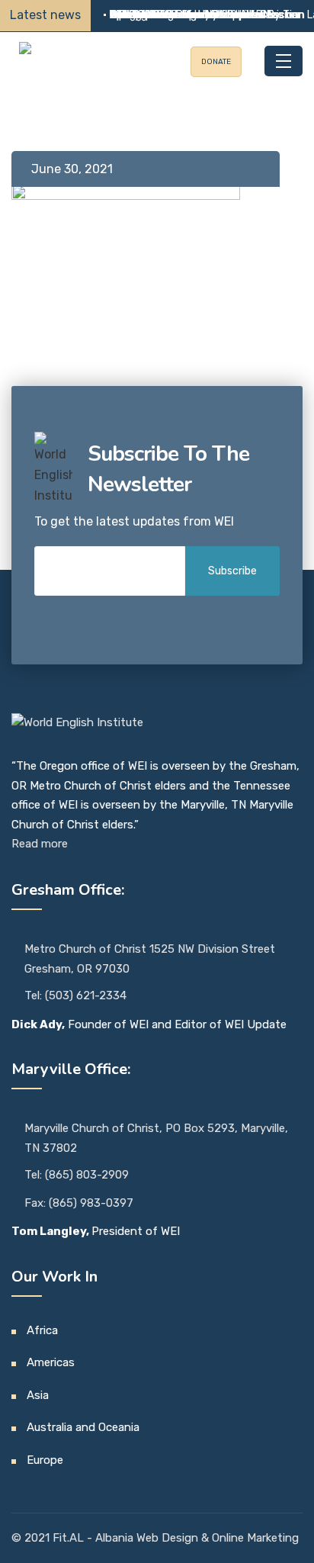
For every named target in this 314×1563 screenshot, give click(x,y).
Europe (45, 1460)
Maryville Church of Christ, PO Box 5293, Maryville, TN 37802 (156, 1138)
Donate (216, 61)
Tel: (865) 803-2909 (76, 1175)
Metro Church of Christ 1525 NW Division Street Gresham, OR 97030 (149, 959)
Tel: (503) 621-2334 (75, 995)
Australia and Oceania (83, 1427)
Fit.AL (70, 1538)
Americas (51, 1362)
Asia (38, 1395)
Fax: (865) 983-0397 (78, 1203)
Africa (42, 1330)
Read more (39, 844)
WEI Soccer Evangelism (166, 14)
